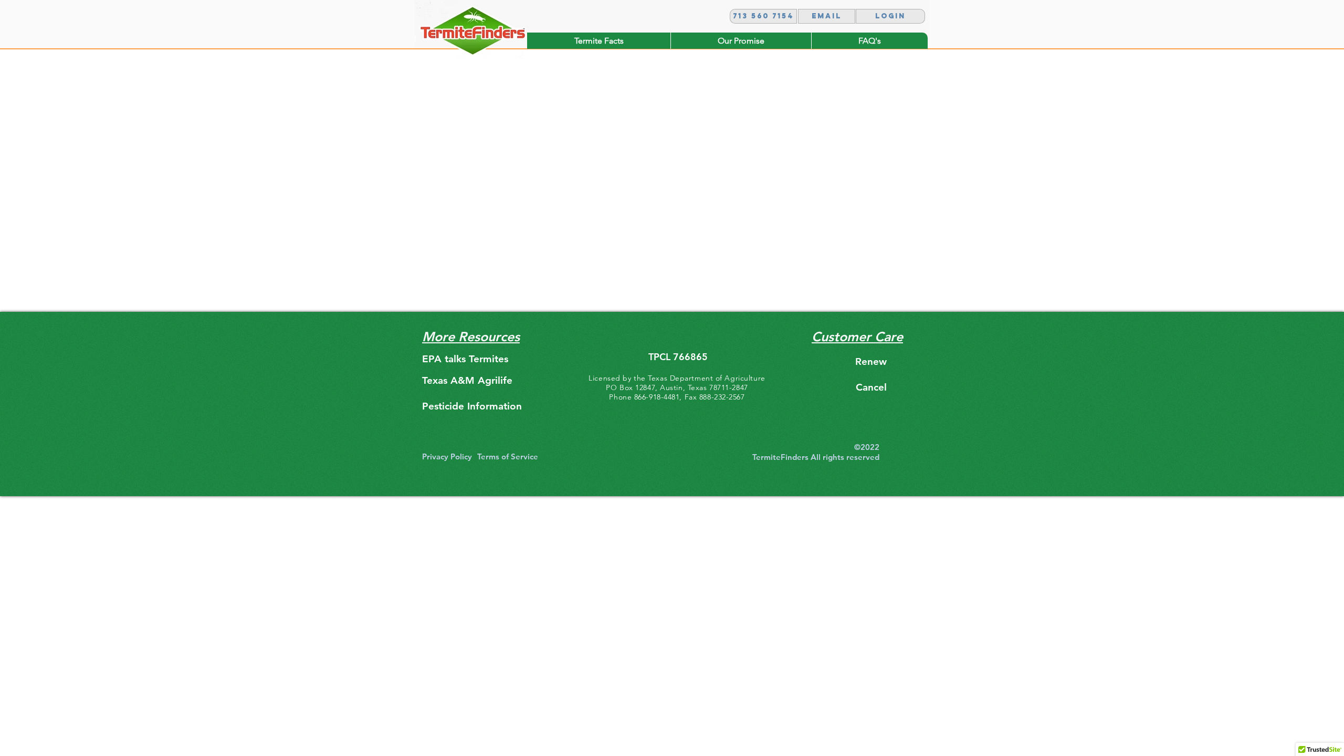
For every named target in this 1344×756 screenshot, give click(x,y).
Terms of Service (507, 456)
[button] (890, 16)
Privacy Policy (447, 456)
